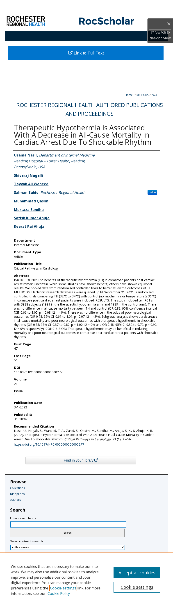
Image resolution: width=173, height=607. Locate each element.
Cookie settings (63, 588)
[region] (86, 580)
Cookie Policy (59, 593)
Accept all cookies (136, 573)
